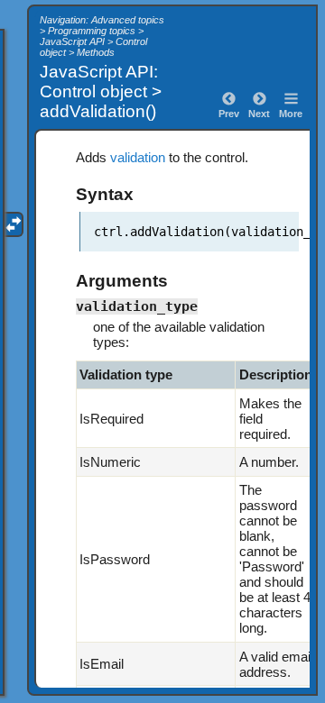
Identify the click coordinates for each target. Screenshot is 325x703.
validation (137, 157)
